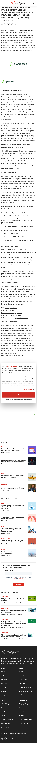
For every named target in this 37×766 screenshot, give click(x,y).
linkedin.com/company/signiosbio (11, 313)
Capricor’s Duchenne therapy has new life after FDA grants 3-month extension (12, 449)
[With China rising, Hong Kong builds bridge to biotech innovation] (32, 553)
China (3, 549)
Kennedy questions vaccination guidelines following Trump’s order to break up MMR (13, 487)
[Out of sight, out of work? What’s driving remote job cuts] (32, 610)
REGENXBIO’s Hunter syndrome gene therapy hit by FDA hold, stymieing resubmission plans (13, 461)
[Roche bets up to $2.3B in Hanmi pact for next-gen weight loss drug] (32, 477)
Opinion (3, 515)
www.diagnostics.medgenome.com (12, 355)
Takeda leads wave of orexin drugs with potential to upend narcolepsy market (12, 541)
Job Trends (5, 596)
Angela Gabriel (19, 602)
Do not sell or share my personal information (18, 399)
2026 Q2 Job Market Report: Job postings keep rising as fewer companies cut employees (13, 623)
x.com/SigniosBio (16, 315)
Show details (28, 389)
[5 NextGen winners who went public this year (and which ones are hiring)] (32, 634)
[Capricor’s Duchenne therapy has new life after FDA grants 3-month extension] (32, 450)
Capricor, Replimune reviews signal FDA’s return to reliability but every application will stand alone (13, 507)
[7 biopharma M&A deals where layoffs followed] (32, 598)
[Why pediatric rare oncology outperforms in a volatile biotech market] (32, 518)
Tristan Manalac (5, 479)
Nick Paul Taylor (5, 543)
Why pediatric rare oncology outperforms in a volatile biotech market (13, 517)
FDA (2, 446)
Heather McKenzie (5, 452)
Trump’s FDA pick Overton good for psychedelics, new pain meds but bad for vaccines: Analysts (12, 530)
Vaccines (4, 484)
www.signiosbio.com (11, 308)
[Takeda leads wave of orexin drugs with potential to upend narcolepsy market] (32, 541)
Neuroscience (5, 538)
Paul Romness (4, 520)
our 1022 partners (12, 366)
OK (19, 394)
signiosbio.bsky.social (21, 318)
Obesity (3, 473)
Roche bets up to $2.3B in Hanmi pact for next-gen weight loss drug (12, 476)
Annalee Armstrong (5, 555)
